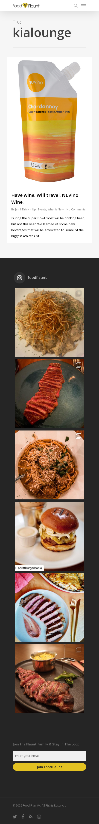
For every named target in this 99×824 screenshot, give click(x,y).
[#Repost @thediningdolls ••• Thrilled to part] (49, 607)
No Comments (76, 209)
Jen (17, 209)
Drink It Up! (29, 209)
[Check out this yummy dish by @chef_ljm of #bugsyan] (49, 678)
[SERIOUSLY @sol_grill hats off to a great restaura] (49, 464)
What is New (56, 209)
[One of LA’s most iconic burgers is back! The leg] (49, 536)
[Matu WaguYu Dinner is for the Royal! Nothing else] (49, 393)
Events (42, 209)
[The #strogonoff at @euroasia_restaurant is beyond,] (49, 322)
